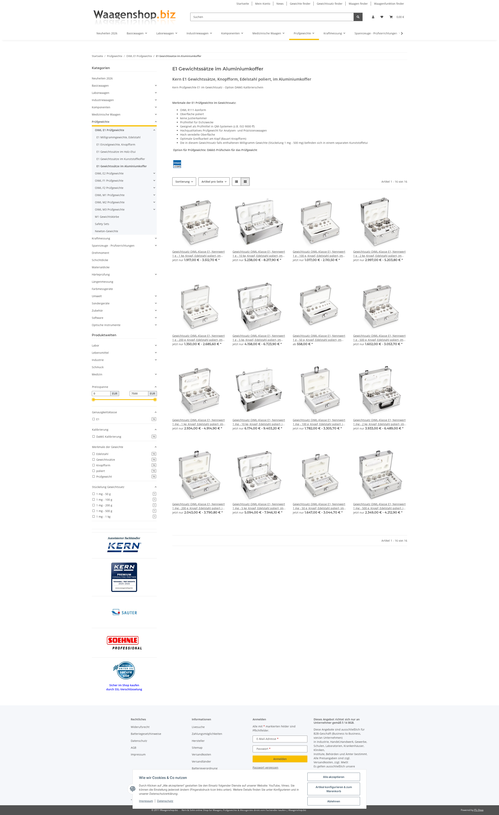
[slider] (93, 400)
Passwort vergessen (265, 767)
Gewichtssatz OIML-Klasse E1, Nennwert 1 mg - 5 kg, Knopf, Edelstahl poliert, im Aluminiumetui (259, 506)
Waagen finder (358, 3)
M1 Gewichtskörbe (107, 217)
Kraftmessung (101, 238)
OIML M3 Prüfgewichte (110, 209)
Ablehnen (333, 801)
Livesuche (198, 727)
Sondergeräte (101, 303)
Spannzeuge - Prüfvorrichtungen (113, 245)
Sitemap (197, 747)
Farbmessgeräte (102, 289)
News (280, 3)
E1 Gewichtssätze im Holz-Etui (116, 152)
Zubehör (97, 310)
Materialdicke (101, 267)
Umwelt (97, 296)
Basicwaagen (100, 85)
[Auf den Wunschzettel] (219, 202)
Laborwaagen (100, 93)
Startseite (242, 3)
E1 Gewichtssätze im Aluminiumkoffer (121, 166)
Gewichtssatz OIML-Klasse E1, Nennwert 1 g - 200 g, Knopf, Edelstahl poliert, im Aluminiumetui (198, 338)
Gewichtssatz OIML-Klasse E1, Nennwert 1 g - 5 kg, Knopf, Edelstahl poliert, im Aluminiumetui (259, 338)
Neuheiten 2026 (102, 78)
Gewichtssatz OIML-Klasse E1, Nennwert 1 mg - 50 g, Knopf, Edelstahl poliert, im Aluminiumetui (319, 506)
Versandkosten (201, 754)
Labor (95, 345)
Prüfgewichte (100, 122)
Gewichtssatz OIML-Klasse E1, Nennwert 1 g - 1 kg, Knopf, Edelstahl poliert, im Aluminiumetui (198, 254)
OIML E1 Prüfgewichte (109, 130)
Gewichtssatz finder (329, 3)
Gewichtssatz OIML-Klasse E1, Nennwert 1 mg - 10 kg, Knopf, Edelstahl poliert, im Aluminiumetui (259, 422)
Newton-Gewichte (106, 231)
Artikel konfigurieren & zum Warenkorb (334, 789)
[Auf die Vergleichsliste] (209, 202)
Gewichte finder (300, 3)
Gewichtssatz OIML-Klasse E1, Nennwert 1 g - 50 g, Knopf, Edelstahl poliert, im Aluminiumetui (319, 338)
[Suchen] (358, 17)
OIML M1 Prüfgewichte (110, 195)
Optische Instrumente (106, 325)
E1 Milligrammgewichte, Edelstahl (118, 137)
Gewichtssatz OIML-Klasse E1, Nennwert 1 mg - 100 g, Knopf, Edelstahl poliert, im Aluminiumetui (319, 422)
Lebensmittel (100, 353)
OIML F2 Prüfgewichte (109, 188)
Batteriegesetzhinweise (146, 734)
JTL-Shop (478, 810)
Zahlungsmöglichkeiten (207, 734)
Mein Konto (262, 3)
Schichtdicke (100, 260)
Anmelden (280, 759)
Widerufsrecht (140, 727)
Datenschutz (165, 801)
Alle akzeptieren (333, 777)
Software (97, 318)
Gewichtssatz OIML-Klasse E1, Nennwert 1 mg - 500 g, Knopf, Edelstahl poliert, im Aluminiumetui (379, 506)
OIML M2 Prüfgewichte (110, 202)
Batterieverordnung (205, 768)
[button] (373, 17)
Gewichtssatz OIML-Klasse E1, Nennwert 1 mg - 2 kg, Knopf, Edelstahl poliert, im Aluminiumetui (379, 422)
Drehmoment (100, 253)
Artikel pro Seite (212, 181)
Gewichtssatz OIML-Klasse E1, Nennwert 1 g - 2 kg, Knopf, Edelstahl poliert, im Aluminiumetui (379, 254)
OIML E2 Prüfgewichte (109, 173)
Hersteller (198, 741)
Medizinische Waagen (106, 114)
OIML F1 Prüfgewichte (109, 180)
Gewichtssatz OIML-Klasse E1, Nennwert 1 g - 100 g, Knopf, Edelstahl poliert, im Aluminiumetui (319, 254)
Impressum (146, 801)
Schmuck (98, 367)
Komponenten (101, 107)
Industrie (98, 360)
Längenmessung (102, 282)
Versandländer (201, 761)
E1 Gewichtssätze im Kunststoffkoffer (120, 159)
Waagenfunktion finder (389, 3)
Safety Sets (102, 224)
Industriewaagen (103, 100)
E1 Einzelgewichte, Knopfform (115, 144)
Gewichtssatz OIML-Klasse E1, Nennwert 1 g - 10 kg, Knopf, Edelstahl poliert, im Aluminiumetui (259, 254)
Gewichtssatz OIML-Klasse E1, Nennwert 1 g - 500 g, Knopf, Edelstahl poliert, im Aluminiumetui (379, 338)
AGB (133, 747)
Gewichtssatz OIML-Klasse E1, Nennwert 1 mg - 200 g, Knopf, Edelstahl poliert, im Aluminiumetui (198, 506)
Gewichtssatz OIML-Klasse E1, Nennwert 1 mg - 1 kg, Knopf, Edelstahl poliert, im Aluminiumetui (198, 422)
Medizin (97, 374)
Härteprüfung (101, 274)
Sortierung (182, 181)
